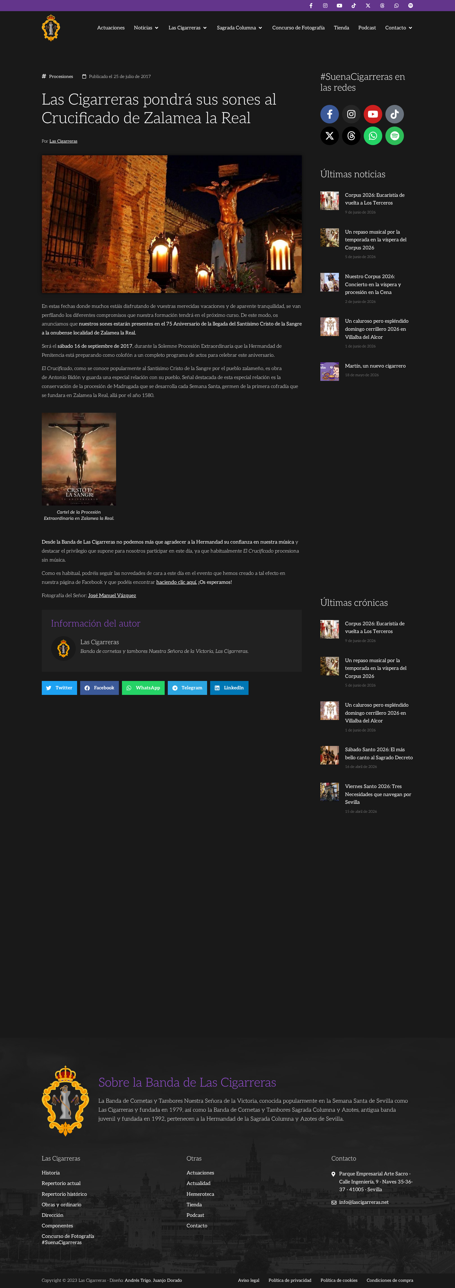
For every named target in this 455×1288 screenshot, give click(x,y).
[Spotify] (410, 5)
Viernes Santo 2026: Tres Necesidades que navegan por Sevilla (378, 794)
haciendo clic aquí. (176, 582)
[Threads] (382, 5)
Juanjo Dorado (167, 1280)
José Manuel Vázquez (112, 596)
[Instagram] (325, 5)
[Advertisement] (366, 499)
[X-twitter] (368, 5)
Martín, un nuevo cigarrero (375, 366)
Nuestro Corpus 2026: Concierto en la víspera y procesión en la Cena (373, 284)
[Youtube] (339, 5)
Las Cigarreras (63, 141)
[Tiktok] (353, 5)
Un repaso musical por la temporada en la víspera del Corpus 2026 (375, 240)
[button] (146, 28)
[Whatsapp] (396, 5)
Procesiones (61, 76)
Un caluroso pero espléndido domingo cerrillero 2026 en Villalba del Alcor (377, 329)
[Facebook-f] (311, 5)
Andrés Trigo (138, 1280)
